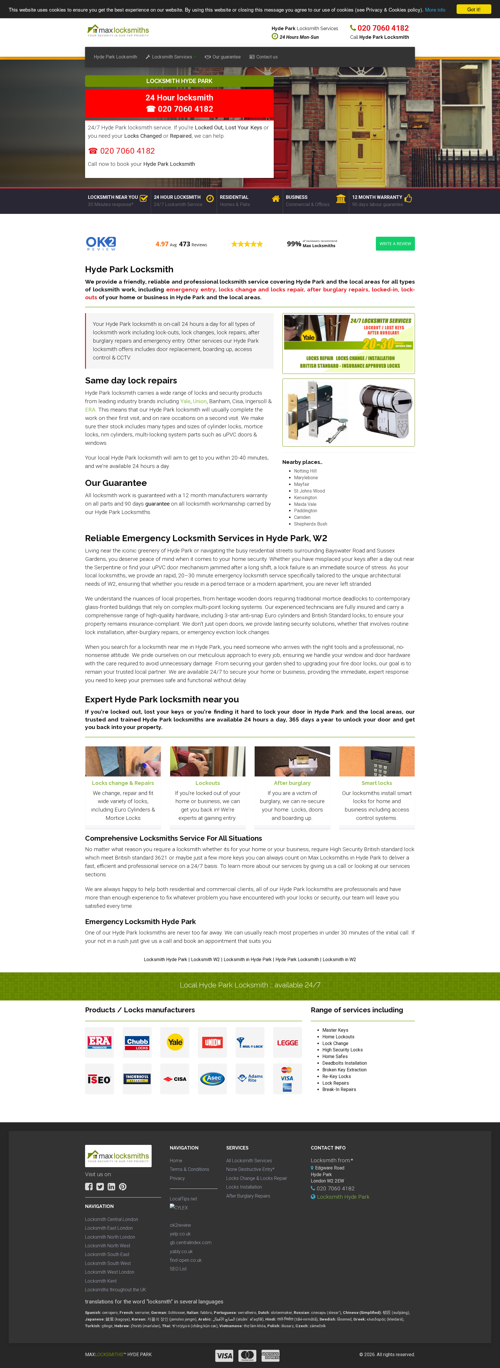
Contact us (267, 57)
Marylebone (306, 477)
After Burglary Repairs (248, 1196)
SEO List (178, 1269)
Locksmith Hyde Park (343, 1196)
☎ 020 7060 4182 (121, 151)
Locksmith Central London (111, 1219)
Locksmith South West (108, 1263)
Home (176, 1160)
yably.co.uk (181, 1251)
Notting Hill (305, 471)
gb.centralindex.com (191, 1242)
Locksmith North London (110, 1237)
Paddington (305, 510)
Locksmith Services (172, 57)
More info (435, 9)
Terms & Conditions (189, 1169)
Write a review (395, 243)
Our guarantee (227, 57)
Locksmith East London (109, 1228)
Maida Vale (305, 504)
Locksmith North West (107, 1245)
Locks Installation (244, 1187)
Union (200, 401)
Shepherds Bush (310, 524)
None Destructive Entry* (250, 1169)
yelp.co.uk (180, 1234)
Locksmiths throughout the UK (115, 1289)
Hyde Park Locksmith (115, 57)
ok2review (180, 1225)
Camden (302, 517)
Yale (185, 401)
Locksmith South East (107, 1254)
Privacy (177, 1178)
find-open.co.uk (186, 1260)
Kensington (305, 497)
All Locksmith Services (249, 1160)
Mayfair (301, 484)
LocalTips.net (183, 1199)
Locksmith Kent (101, 1281)
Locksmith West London (109, 1272)
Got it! (474, 9)
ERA (90, 409)
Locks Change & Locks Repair (256, 1178)
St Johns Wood (309, 491)
